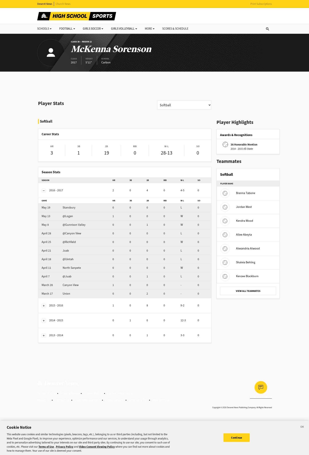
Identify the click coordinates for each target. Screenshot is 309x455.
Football (66, 29)
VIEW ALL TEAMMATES (248, 291)
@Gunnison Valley (64, 225)
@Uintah (58, 259)
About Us (43, 400)
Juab (55, 251)
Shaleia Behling (245, 262)
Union (56, 294)
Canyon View (60, 285)
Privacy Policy (69, 393)
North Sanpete (61, 268)
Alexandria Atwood (248, 248)
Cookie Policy (92, 393)
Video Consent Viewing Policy (97, 446)
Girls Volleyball (123, 29)
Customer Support (87, 400)
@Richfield (59, 242)
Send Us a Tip (137, 400)
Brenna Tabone (245, 193)
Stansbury (58, 208)
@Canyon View (61, 233)
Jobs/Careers (114, 400)
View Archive (161, 400)
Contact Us (62, 400)
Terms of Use (46, 393)
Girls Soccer (92, 29)
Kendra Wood (244, 221)
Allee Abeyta (244, 235)
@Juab (56, 276)
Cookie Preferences (120, 393)
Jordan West (244, 207)
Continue (236, 437)
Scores (175, 29)
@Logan (57, 216)
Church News (63, 4)
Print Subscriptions (261, 4)
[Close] (302, 427)
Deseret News (44, 4)
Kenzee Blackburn (247, 276)
